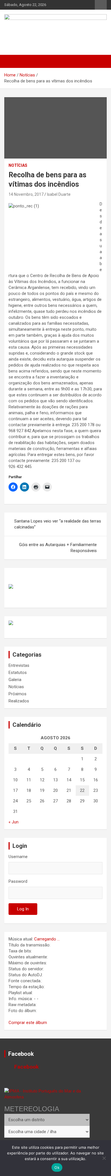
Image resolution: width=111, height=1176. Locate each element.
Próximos (17, 693)
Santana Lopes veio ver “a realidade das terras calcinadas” (57, 524)
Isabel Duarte (59, 194)
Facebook (21, 1053)
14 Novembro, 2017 (26, 194)
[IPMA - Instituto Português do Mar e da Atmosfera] (47, 1094)
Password (18, 881)
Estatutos (18, 672)
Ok (56, 1167)
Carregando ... (47, 939)
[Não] (104, 1158)
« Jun (13, 822)
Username (18, 856)
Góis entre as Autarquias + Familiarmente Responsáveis (58, 547)
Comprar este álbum (28, 1022)
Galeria (15, 679)
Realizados (19, 700)
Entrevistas (19, 665)
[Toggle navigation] (11, 61)
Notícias (18, 165)
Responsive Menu (101, 5)
